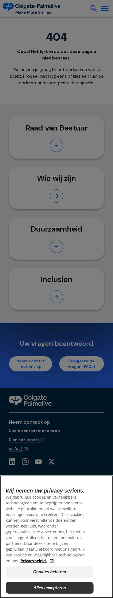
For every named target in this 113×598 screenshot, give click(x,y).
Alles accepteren (49, 587)
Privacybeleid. (34, 560)
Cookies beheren (49, 571)
